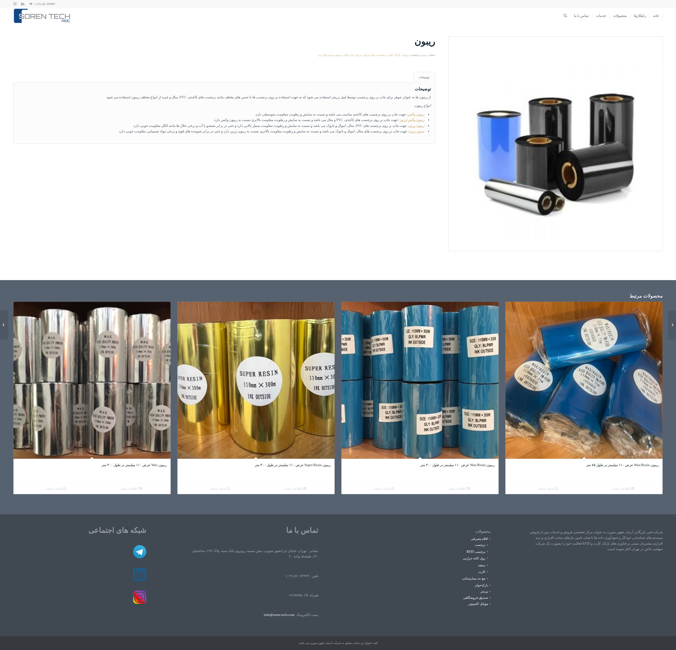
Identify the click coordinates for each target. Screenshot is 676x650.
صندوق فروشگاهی (475, 598)
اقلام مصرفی (479, 539)
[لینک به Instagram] (15, 4)
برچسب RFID (476, 552)
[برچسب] (4, 325)
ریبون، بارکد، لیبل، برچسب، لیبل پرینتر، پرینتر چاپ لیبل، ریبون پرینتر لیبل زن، (363, 54)
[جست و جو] (565, 16)
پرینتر (484, 591)
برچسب (480, 545)
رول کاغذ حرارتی (474, 558)
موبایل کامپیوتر (478, 604)
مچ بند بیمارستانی (473, 578)
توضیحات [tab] (424, 77)
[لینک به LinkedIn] (23, 4)
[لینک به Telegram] (31, 4)
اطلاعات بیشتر (621, 488)
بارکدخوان (481, 585)
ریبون (424, 54)
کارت (481, 572)
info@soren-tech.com (279, 615)
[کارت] (672, 325)
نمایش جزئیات (546, 488)
